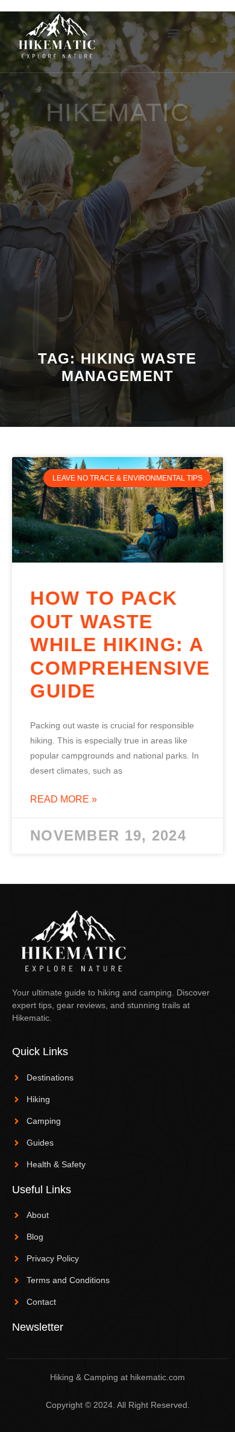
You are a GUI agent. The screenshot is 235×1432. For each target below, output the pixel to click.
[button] (173, 33)
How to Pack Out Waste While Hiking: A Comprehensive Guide (120, 644)
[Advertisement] (117, 226)
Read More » (63, 799)
